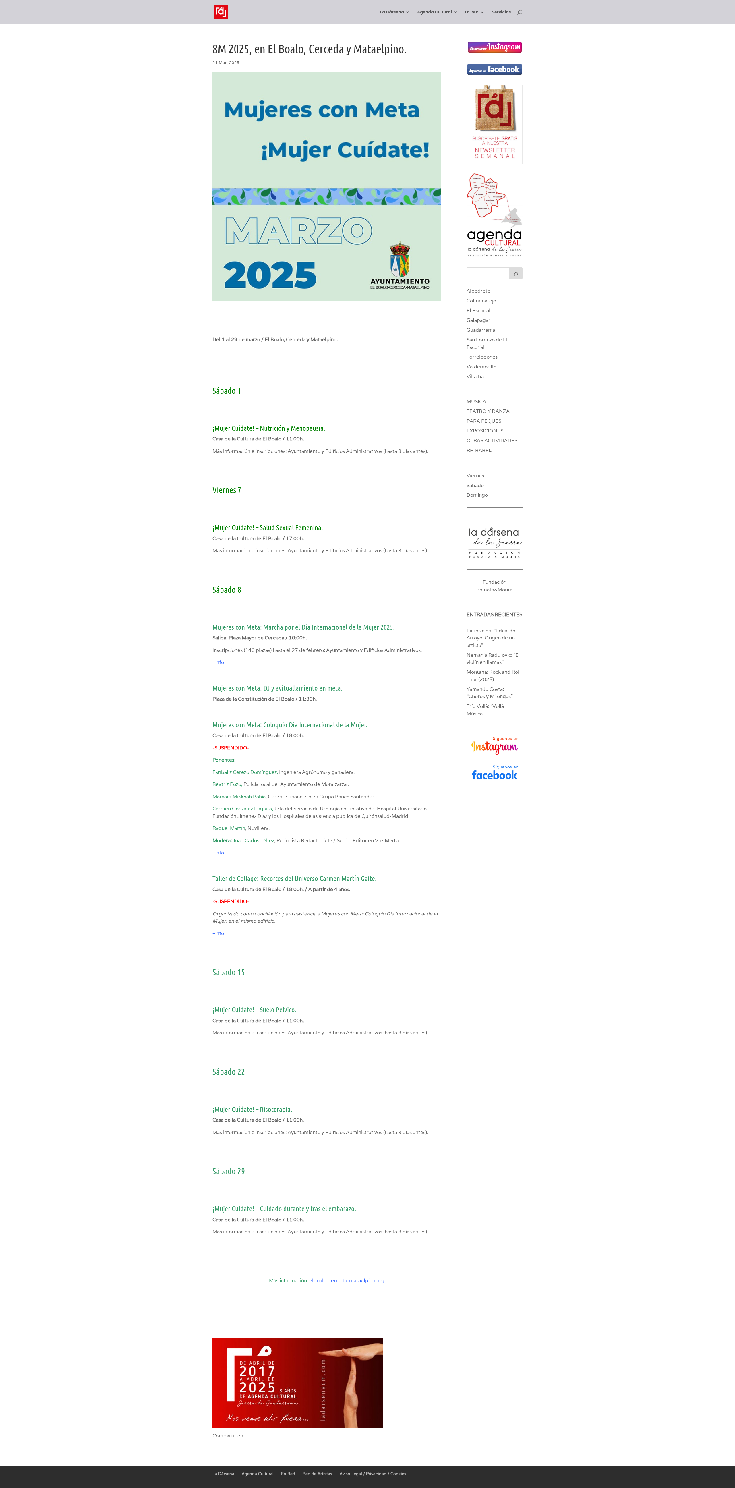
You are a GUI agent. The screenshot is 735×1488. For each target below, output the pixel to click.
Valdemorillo (481, 367)
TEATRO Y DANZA (488, 411)
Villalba (475, 376)
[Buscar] (516, 273)
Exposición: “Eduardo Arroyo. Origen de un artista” (491, 637)
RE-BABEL (479, 450)
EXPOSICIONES (485, 431)
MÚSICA (476, 401)
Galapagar (478, 320)
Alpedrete (478, 291)
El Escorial (478, 310)
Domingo (477, 495)
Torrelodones (482, 357)
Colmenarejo (481, 300)
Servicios (501, 12)
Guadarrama (481, 330)
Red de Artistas (317, 1473)
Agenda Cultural (434, 12)
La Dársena (392, 12)
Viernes (475, 475)
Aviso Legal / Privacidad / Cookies (373, 1473)
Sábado (475, 485)
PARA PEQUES (484, 421)
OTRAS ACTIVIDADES (492, 440)
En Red (472, 12)
